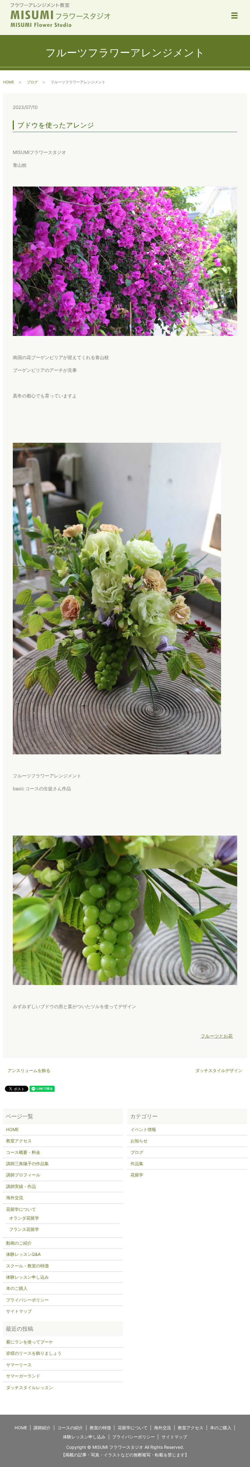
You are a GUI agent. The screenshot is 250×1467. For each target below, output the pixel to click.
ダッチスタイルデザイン (218, 1070)
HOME (8, 82)
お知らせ (139, 1140)
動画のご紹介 (19, 1242)
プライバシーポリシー (27, 1299)
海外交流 (14, 1197)
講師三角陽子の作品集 (27, 1163)
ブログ (32, 82)
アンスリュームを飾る (29, 1070)
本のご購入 (16, 1288)
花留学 (136, 1174)
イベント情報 (143, 1129)
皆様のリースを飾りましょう (34, 1353)
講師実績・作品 (21, 1186)
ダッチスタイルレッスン (29, 1387)
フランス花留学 (24, 1229)
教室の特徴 (100, 1427)
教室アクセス (19, 1140)
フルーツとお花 (217, 1036)
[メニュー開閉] (234, 15)
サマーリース (19, 1364)
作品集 (136, 1163)
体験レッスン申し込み (27, 1277)
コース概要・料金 (23, 1152)
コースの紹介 (70, 1427)
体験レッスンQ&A (23, 1254)
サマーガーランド (23, 1375)
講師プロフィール (23, 1174)
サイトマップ (19, 1311)
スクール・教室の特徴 (27, 1265)
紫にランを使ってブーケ (29, 1341)
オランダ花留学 (24, 1218)
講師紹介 (42, 1427)
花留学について (21, 1209)
